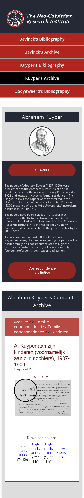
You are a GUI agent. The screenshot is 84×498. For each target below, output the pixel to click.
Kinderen (60, 332)
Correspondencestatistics (42, 270)
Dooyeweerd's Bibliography (42, 91)
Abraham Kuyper (42, 116)
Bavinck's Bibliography (42, 39)
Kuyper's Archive (42, 78)
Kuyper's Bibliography (42, 65)
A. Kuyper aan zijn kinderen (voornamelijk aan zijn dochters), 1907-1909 (42, 355)
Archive (21, 322)
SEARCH (42, 170)
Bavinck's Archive (42, 52)
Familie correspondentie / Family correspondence (37, 327)
